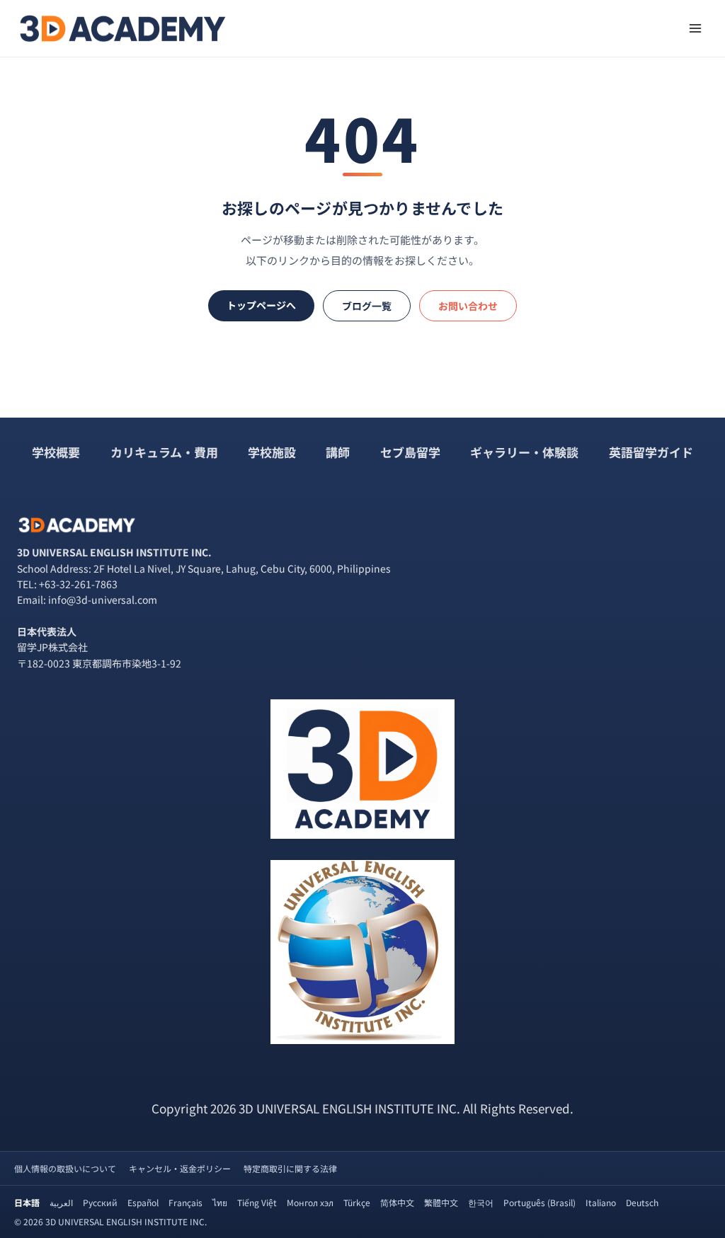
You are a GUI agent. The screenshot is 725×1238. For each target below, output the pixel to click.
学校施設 (272, 452)
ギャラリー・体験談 (524, 452)
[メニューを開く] (695, 28)
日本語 (27, 1202)
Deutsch (642, 1202)
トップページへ (261, 305)
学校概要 (56, 452)
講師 (338, 452)
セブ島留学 (410, 452)
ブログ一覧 (367, 306)
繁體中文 (441, 1202)
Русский (100, 1202)
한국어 (480, 1202)
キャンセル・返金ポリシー (180, 1168)
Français (185, 1202)
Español (143, 1202)
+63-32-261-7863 (78, 584)
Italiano (601, 1202)
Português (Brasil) (539, 1202)
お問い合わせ (468, 306)
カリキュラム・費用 (164, 452)
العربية (61, 1202)
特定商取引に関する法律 (290, 1168)
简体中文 (397, 1202)
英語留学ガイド (651, 452)
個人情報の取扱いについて (65, 1168)
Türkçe (356, 1202)
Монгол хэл (310, 1202)
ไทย (219, 1202)
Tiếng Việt (257, 1202)
